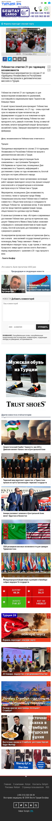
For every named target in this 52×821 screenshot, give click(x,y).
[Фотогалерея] (49, 3)
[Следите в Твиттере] (21, 805)
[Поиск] (35, 805)
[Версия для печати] (19, 59)
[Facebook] (5, 59)
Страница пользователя (33, 787)
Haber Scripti (23, 811)
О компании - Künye (21, 784)
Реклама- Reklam (12, 787)
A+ (49, 66)
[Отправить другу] (15, 59)
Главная (7, 784)
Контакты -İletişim (40, 784)
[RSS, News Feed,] (26, 805)
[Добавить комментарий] (24, 59)
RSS (47, 787)
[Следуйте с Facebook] (16, 805)
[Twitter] (10, 59)
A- (49, 70)
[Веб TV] (45, 3)
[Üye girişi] (31, 805)
